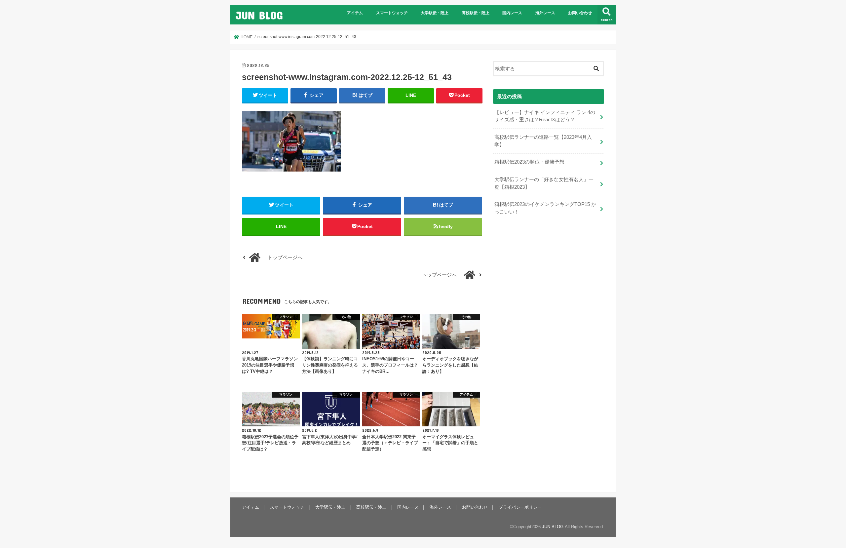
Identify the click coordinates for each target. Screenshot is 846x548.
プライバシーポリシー (520, 507)
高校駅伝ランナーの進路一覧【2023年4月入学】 (543, 141)
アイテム (355, 13)
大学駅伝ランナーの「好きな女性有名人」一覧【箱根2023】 (544, 183)
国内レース (512, 13)
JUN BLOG (259, 15)
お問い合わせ (580, 13)
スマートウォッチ (392, 13)
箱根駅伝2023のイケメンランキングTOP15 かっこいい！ (545, 208)
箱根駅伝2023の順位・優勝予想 (529, 162)
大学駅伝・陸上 (434, 13)
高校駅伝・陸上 (475, 13)
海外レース (545, 13)
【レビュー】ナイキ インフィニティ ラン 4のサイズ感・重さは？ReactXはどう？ (544, 116)
